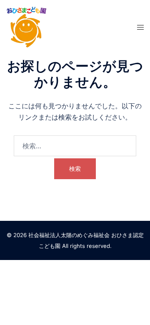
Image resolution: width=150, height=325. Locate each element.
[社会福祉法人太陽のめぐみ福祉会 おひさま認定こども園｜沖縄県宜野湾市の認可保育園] (26, 26)
